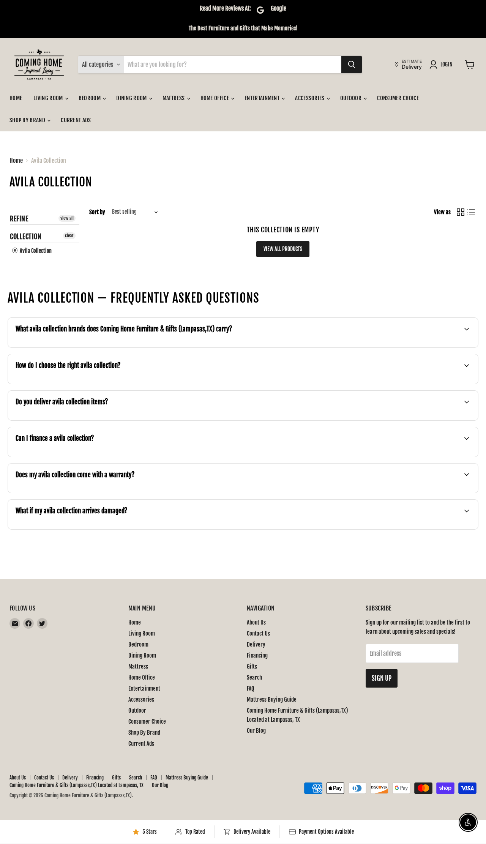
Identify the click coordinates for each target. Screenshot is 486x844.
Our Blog (256, 730)
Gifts (252, 666)
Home (15, 98)
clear (69, 235)
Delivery (256, 644)
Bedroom (90, 98)
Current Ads (76, 120)
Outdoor (351, 98)
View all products (283, 249)
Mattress (174, 98)
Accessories (310, 98)
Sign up (381, 678)
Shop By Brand (27, 120)
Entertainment (263, 98)
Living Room (48, 98)
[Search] (351, 64)
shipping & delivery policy (380, 419)
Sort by (97, 212)
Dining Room (132, 98)
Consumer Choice (398, 98)
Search (254, 677)
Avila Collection (35, 251)
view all (67, 218)
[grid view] (460, 212)
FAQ (250, 688)
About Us (256, 622)
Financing (257, 655)
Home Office (215, 98)
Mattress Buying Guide (272, 699)
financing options (66, 456)
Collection (25, 236)
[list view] (471, 212)
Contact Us (258, 633)
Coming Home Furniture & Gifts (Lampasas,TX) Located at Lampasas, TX (76, 785)
